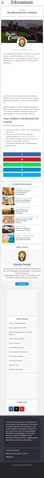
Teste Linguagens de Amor (18, 328)
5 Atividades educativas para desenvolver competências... (22, 192)
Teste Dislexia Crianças (16, 347)
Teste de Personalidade (16, 339)
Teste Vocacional (14, 343)
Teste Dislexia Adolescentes (18, 352)
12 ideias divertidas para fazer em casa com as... (23, 201)
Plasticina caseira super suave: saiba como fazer (23, 238)
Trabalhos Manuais (21, 217)
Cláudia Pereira (11, 17)
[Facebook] (11, 409)
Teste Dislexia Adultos (16, 356)
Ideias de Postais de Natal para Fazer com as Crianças (23, 220)
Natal (36, 217)
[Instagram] (16, 409)
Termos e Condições (13, 450)
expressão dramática (28, 137)
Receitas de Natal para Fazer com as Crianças (22, 229)
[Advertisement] (22, 79)
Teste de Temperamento (17, 323)
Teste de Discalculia (15, 361)
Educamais (22, 2)
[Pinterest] (22, 409)
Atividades (22, 10)
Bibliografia (9, 457)
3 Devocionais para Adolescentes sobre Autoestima (21, 211)
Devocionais (26, 208)
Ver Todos (22, 284)
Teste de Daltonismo (16, 369)
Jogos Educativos (28, 198)
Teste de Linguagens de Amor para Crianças (20, 333)
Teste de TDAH (14, 365)
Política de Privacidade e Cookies (17, 454)
